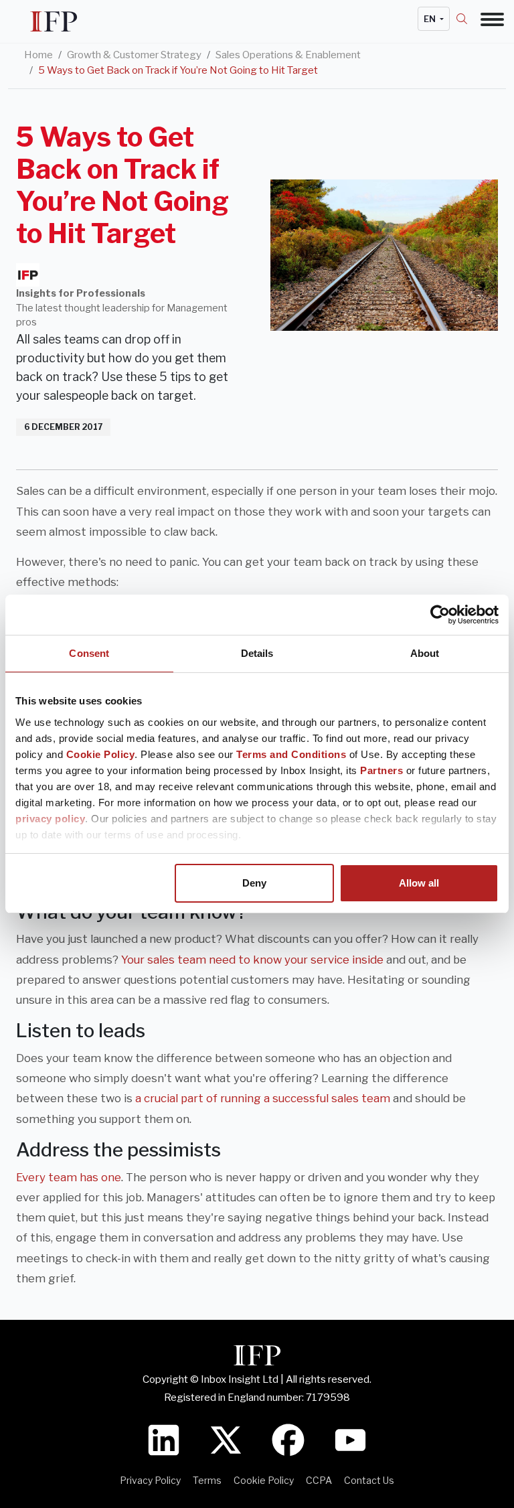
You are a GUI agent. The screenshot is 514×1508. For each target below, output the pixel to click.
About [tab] (425, 653)
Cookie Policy (100, 754)
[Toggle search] (468, 19)
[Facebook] (288, 1438)
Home (38, 55)
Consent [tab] (89, 653)
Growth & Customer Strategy (134, 55)
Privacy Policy (150, 1480)
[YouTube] (350, 1438)
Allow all (419, 883)
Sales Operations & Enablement (288, 55)
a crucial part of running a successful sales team (262, 1098)
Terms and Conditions (291, 754)
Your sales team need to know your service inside (252, 959)
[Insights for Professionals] (27, 275)
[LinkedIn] (164, 1438)
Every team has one (68, 1177)
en (431, 18)
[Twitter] (226, 1438)
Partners (381, 770)
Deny (254, 883)
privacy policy (50, 818)
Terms (207, 1480)
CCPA (319, 1480)
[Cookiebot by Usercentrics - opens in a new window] (440, 615)
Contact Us (369, 1480)
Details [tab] (257, 653)
